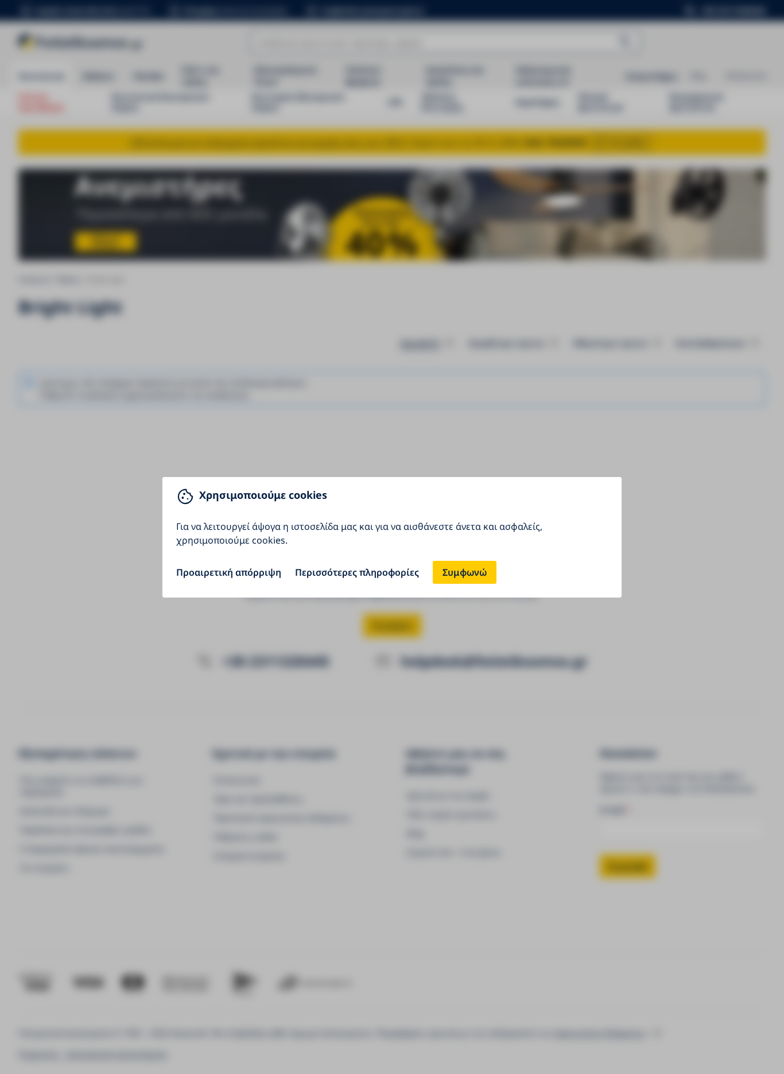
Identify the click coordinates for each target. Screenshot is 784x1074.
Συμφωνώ (465, 572)
